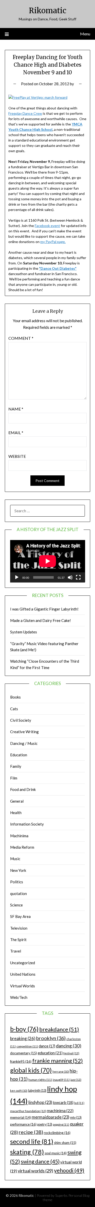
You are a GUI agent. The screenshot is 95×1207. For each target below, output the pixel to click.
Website (17, 456)
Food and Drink (23, 789)
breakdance (59, 1029)
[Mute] (70, 577)
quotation (18, 893)
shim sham (65, 1143)
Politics (16, 881)
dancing (68, 1045)
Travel (15, 951)
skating (27, 1152)
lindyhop (40, 1102)
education (50, 1052)
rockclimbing (57, 1132)
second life (31, 1141)
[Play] (16, 577)
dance (47, 1046)
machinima (60, 1110)
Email (15, 432)
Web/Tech (18, 997)
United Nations (22, 974)
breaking (22, 1038)
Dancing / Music (23, 743)
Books (15, 697)
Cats (14, 708)
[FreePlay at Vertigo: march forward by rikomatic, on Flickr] (37, 97)
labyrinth (37, 1090)
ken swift (18, 1090)
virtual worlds (35, 1170)
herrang (60, 1071)
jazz (75, 1080)
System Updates (23, 632)
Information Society (27, 824)
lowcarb (63, 1102)
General (17, 801)
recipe (31, 1132)
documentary (23, 1053)
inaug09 (61, 1079)
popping (61, 1124)
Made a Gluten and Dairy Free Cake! (40, 620)
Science (16, 905)
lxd (79, 1102)
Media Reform (22, 847)
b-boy (24, 1029)
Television (18, 928)
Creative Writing (24, 731)
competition (27, 1046)
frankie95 (20, 1061)
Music (15, 858)
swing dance (40, 1161)
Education (18, 754)
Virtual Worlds (22, 986)
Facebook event (47, 225)
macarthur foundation (28, 1111)
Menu (85, 33)
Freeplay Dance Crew (25, 113)
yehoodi (69, 1170)
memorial (20, 1117)
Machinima (19, 835)
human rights (40, 1079)
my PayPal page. (53, 241)
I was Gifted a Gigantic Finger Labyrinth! (44, 609)
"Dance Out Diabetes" (58, 268)
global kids (31, 1070)
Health (16, 812)
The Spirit (18, 939)
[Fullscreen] (78, 577)
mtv (76, 1117)
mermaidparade (50, 1117)
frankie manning (57, 1060)
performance (23, 1124)
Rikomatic (47, 10)
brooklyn (51, 1038)
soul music (56, 1153)
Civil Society (20, 720)
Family (15, 766)
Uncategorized (22, 962)
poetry (44, 1124)
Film (13, 778)
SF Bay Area (20, 916)
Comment (20, 338)
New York (18, 870)
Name (15, 408)
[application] (47, 561)
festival (71, 1053)
